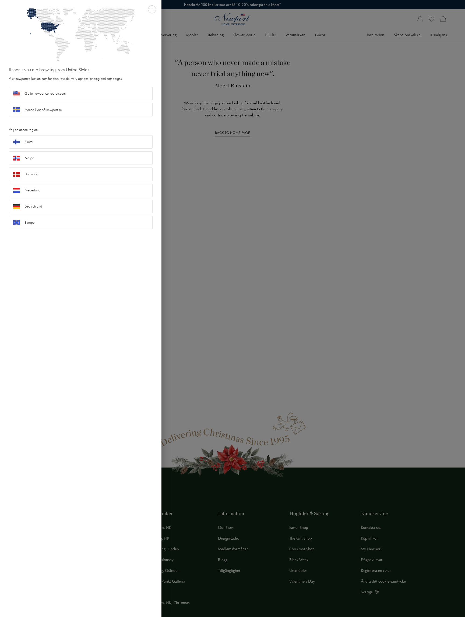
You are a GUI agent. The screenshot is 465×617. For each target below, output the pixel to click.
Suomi (28, 142)
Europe (29, 222)
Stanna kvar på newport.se (43, 110)
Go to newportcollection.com (45, 93)
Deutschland (33, 206)
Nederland (32, 190)
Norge (29, 158)
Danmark (30, 174)
